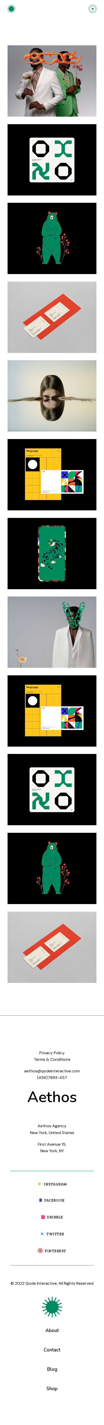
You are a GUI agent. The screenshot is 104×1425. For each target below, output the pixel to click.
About (52, 1330)
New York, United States (52, 1132)
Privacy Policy (52, 1052)
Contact (52, 1350)
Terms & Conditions (52, 1059)
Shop (52, 1388)
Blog (52, 1369)
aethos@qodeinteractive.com (52, 1071)
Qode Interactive (41, 1283)
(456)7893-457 (52, 1077)
